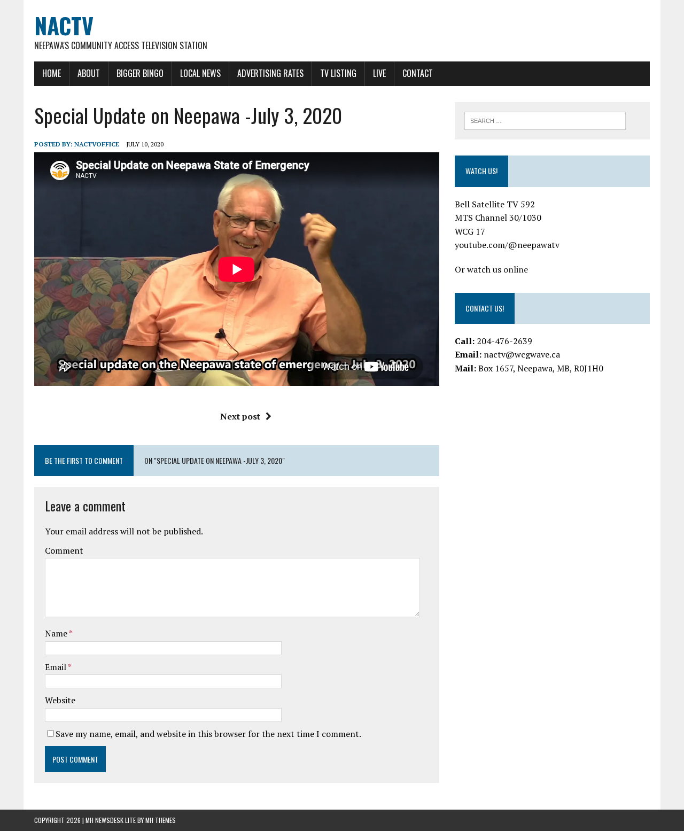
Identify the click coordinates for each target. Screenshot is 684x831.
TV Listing (338, 73)
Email (56, 667)
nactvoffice (96, 144)
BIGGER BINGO (140, 73)
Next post (240, 416)
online (515, 269)
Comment (64, 550)
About (88, 73)
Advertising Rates (270, 73)
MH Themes (160, 820)
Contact (417, 73)
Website (60, 700)
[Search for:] (545, 120)
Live (379, 73)
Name (57, 633)
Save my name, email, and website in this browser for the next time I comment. (208, 734)
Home (51, 73)
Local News (200, 73)
